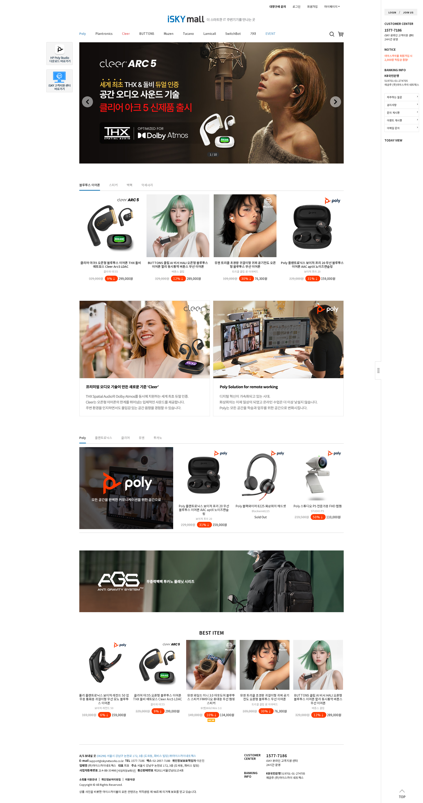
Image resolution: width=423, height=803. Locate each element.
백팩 (129, 185)
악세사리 (147, 185)
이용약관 (130, 779)
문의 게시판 (393, 112)
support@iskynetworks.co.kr (106, 761)
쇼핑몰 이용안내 (88, 779)
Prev (87, 101)
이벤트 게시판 (394, 120)
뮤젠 (142, 437)
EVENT (270, 33)
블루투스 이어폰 (89, 185)
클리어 (125, 437)
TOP (402, 796)
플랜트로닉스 (103, 437)
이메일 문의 (393, 128)
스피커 (113, 185)
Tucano (188, 33)
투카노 (158, 437)
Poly (82, 33)
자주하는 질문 (394, 97)
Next (335, 101)
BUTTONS (146, 33)
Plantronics (104, 33)
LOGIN (392, 12)
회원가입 (312, 6)
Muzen (168, 33)
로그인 (297, 6)
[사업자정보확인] (126, 770)
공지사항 (392, 105)
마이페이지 (331, 6)
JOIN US (408, 12)
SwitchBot (233, 33)
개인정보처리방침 (111, 779)
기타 (253, 33)
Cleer (126, 33)
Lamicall (209, 33)
